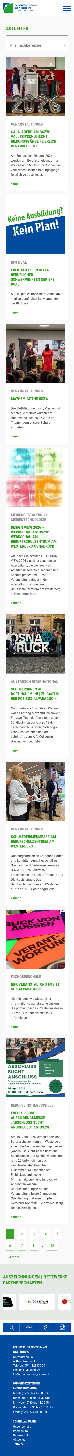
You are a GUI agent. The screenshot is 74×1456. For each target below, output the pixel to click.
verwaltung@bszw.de (36, 1374)
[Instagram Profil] (62, 1327)
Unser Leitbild (22, 1426)
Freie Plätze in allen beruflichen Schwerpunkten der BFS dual (33, 277)
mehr (17, 184)
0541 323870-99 (29, 1370)
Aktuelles (19, 1439)
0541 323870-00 (34, 1365)
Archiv (14, 1257)
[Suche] (11, 1327)
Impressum (20, 1431)
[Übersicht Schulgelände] (45, 1327)
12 (52, 1245)
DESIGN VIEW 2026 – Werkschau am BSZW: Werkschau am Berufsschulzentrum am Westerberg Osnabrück (34, 537)
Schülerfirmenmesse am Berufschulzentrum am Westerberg (33, 841)
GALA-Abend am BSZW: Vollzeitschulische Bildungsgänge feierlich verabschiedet (33, 138)
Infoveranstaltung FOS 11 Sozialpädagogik (35, 986)
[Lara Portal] (28, 1327)
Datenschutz (21, 1435)
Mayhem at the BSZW (29, 398)
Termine (18, 1444)
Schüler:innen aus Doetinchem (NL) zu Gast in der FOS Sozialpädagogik (35, 694)
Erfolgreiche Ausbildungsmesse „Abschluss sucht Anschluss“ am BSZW (30, 1120)
